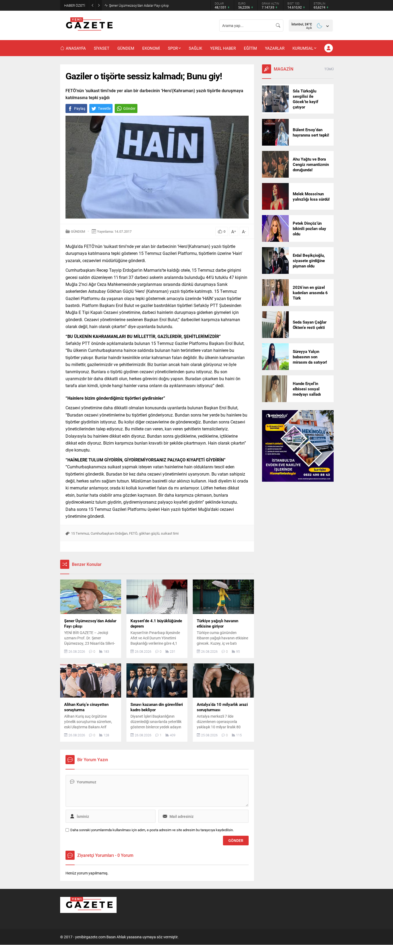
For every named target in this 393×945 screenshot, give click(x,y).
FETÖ (133, 533)
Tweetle (104, 108)
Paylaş (79, 108)
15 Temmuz (80, 533)
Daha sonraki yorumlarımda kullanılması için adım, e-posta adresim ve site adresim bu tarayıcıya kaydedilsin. (152, 830)
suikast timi (170, 533)
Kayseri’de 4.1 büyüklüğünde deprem (136, 5)
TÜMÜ (329, 69)
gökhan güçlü (149, 533)
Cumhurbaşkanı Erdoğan (109, 533)
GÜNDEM (78, 231)
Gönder (129, 108)
